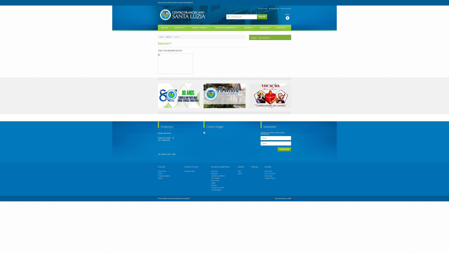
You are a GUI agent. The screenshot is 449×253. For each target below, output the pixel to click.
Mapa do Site (275, 8)
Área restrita (264, 8)
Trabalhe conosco (269, 178)
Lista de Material (216, 190)
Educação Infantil (190, 171)
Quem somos (162, 171)
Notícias (265, 27)
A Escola (179, 27)
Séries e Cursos (199, 27)
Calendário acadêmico (218, 176)
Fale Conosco (287, 8)
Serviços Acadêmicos (225, 27)
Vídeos (240, 174)
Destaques (214, 174)
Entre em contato (269, 174)
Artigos (213, 183)
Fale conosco (268, 171)
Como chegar (268, 176)
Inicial (164, 27)
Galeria (248, 27)
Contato (281, 27)
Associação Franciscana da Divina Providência (175, 3)
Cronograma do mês (217, 188)
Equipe (160, 178)
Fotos (239, 171)
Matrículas (214, 171)
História (160, 174)
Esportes (214, 185)
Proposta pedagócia (164, 176)
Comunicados (215, 178)
